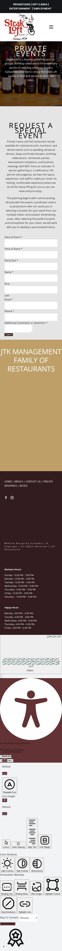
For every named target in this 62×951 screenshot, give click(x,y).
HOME (8, 481)
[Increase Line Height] (4, 800)
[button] (1, 676)
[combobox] (31, 654)
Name (9, 272)
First (7, 283)
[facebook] (6, 497)
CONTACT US (33, 481)
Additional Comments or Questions (26, 323)
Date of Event (13, 237)
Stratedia (36, 543)
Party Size (11, 260)
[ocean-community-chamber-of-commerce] (12, 505)
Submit (9, 335)
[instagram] (12, 497)
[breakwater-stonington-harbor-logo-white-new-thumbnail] (13, 413)
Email (9, 299)
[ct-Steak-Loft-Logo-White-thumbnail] (12, 388)
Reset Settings (7, 924)
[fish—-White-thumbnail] (15, 445)
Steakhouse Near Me (18, 552)
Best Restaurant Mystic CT (15, 560)
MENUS (19, 481)
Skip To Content (9, 917)
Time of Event (13, 249)
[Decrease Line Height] (4, 813)
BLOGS (24, 485)
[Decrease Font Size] (4, 773)
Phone (9, 311)
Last (7, 295)
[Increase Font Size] (4, 760)
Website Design (15, 543)
